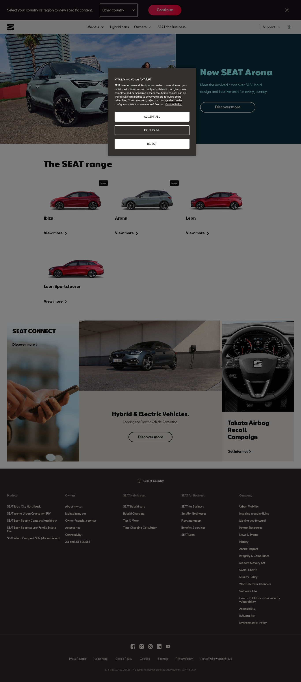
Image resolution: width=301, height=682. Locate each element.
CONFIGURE (152, 130)
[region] (152, 112)
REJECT (152, 143)
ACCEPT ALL (152, 116)
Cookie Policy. (173, 104)
